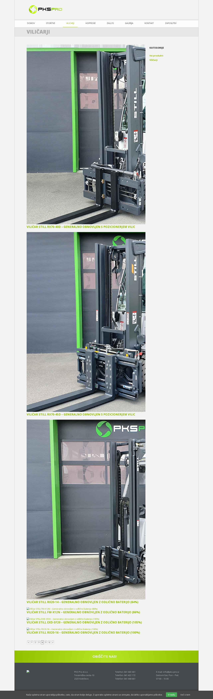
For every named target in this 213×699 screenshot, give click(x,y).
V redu (171, 694)
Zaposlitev (170, 23)
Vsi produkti (156, 55)
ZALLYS (110, 23)
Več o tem (185, 694)
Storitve (50, 23)
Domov (31, 23)
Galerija (129, 23)
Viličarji (70, 23)
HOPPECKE (91, 23)
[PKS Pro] (45, 10)
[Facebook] (183, 13)
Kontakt (149, 23)
